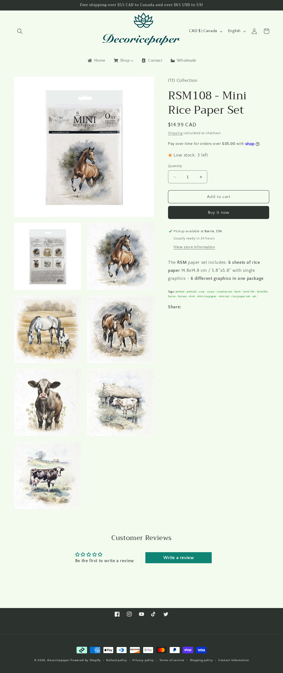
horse (171, 296)
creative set (224, 291)
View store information (194, 247)
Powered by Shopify (85, 660)
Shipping (175, 133)
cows (210, 291)
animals (191, 291)
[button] (20, 31)
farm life (248, 291)
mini (192, 296)
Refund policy (116, 660)
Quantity (175, 166)
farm (237, 291)
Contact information (233, 660)
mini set (224, 296)
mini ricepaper (207, 296)
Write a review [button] (178, 557)
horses (182, 296)
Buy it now (218, 212)
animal (179, 291)
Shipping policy (201, 660)
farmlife (262, 291)
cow (202, 291)
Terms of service (171, 660)
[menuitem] (96, 60)
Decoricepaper (58, 660)
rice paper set (241, 296)
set (254, 296)
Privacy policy (143, 660)
